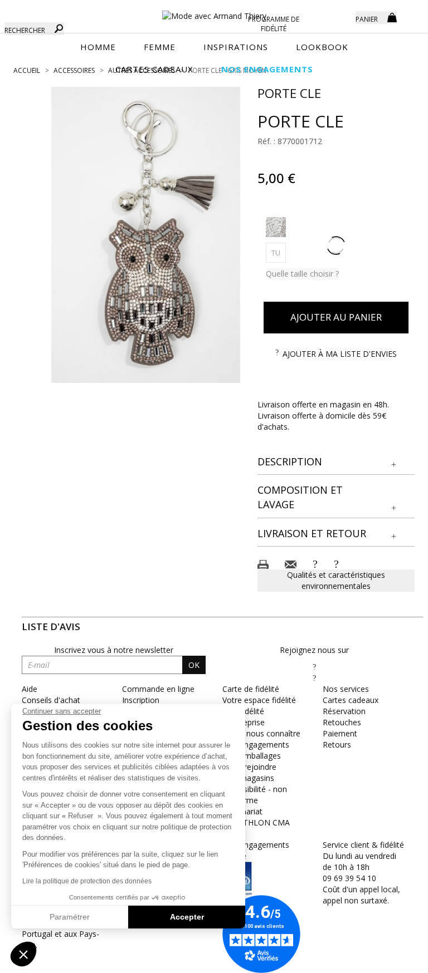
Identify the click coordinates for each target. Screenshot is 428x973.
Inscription (140, 700)
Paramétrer (70, 916)
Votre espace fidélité (259, 700)
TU (278, 252)
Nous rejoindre (249, 766)
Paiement (340, 733)
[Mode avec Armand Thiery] (214, 11)
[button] (336, 462)
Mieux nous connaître (261, 733)
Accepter (187, 916)
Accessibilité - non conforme (254, 794)
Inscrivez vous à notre (113, 650)
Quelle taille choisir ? (302, 273)
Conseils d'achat (51, 700)
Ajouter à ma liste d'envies (340, 353)
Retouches (342, 722)
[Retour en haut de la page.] (388, 959)
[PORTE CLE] (146, 235)
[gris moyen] (276, 227)
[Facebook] (314, 666)
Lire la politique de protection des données (87, 881)
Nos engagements (255, 744)
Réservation (344, 711)
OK (194, 665)
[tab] (336, 462)
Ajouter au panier (336, 317)
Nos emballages (251, 755)
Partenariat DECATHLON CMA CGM (256, 822)
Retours (337, 744)
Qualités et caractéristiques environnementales (336, 580)
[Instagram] (314, 677)
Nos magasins (248, 778)
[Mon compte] (339, 16)
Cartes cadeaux (350, 700)
